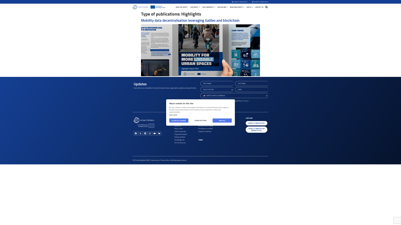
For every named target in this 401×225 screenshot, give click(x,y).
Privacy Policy (243, 101)
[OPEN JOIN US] (252, 7)
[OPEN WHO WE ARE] (227, 7)
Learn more (173, 115)
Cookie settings (200, 120)
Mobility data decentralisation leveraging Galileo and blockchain (190, 20)
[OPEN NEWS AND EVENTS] (243, 7)
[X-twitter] (140, 133)
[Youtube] (154, 133)
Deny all (222, 120)
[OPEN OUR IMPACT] (199, 7)
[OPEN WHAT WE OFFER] (187, 7)
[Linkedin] (145, 133)
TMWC (200, 140)
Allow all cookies (179, 120)
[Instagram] (150, 133)
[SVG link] (140, 7)
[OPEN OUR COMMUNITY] (214, 7)
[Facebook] (136, 133)
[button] (266, 7)
